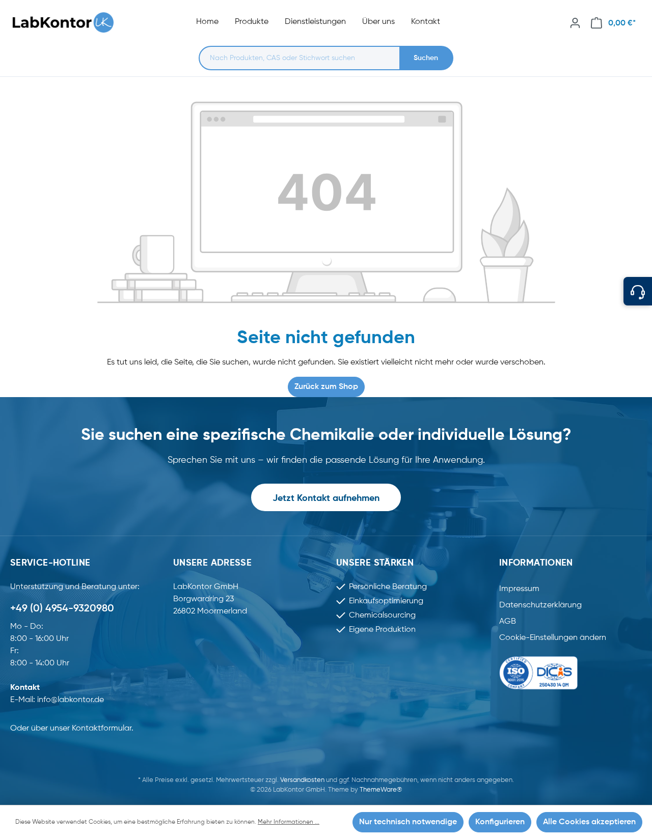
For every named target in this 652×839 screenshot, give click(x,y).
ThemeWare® (381, 790)
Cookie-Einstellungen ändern (552, 638)
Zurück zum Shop (326, 387)
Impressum (519, 589)
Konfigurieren (500, 822)
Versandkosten (302, 780)
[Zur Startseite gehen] (68, 22)
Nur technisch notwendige (408, 822)
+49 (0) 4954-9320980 (62, 609)
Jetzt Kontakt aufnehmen (326, 498)
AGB (507, 622)
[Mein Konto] (575, 23)
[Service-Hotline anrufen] (637, 291)
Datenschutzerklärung (540, 605)
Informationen (536, 563)
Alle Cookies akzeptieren (589, 822)
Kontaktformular (101, 728)
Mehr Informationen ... (288, 822)
